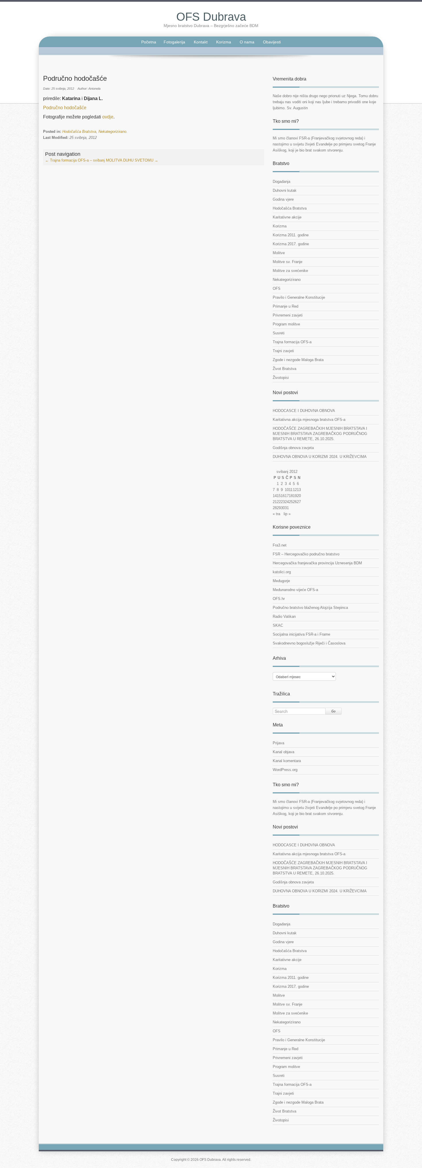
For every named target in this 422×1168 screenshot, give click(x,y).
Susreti (278, 333)
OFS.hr (279, 599)
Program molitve (286, 324)
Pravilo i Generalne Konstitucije (299, 297)
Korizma (223, 42)
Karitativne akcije (287, 217)
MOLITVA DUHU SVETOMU (132, 160)
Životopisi (281, 377)
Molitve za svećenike (290, 270)
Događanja (281, 181)
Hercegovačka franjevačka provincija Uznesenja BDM (317, 563)
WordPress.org (285, 770)
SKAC (278, 625)
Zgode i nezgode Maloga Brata (298, 360)
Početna (148, 42)
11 (291, 490)
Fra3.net (280, 545)
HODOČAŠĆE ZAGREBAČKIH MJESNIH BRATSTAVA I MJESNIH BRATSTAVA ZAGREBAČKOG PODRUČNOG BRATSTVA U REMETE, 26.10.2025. (320, 433)
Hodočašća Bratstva (79, 131)
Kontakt (201, 42)
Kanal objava (283, 752)
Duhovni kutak (285, 190)
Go (333, 711)
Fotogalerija (174, 42)
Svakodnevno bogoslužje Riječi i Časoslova (309, 643)
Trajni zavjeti (283, 351)
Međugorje (281, 581)
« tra (276, 514)
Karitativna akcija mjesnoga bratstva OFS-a (309, 419)
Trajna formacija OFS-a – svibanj (75, 160)
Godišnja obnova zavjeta (293, 448)
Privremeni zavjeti (288, 315)
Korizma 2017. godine (291, 244)
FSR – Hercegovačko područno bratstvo (306, 554)
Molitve (279, 253)
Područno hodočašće (64, 107)
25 (291, 502)
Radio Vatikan (284, 616)
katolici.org (282, 572)
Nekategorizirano (112, 131)
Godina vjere (283, 199)
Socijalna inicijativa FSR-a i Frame (301, 634)
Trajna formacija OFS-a (292, 342)
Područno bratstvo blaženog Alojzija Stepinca (310, 607)
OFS (276, 288)
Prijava (278, 743)
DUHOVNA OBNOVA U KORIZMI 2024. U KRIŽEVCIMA (320, 456)
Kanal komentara (287, 761)
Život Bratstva (284, 369)
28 (275, 508)
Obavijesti (272, 42)
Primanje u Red (285, 306)
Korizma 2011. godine (291, 235)
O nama (247, 42)
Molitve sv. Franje (287, 262)
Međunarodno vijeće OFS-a (295, 590)
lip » (287, 514)
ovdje (107, 116)
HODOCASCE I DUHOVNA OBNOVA (304, 410)
